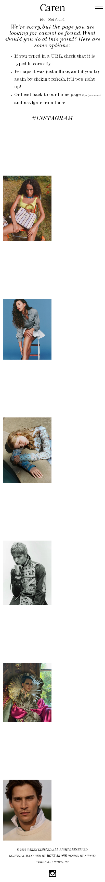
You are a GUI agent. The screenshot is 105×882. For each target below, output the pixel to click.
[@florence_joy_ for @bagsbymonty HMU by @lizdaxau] (27, 184)
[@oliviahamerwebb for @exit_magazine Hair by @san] (27, 305)
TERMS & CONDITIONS (52, 862)
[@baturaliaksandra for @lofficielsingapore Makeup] (27, 426)
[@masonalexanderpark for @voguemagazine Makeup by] (27, 668)
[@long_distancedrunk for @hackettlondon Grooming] (27, 786)
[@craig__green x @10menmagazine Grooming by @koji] (27, 548)
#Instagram (52, 119)
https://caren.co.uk (91, 95)
